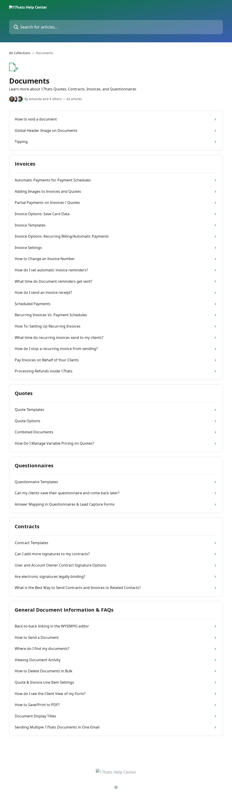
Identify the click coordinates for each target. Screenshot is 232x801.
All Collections (19, 53)
